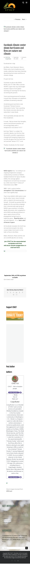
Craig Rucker (8, 58)
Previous (17, 19)
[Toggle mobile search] (23, 2)
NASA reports (8, 171)
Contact (5, 518)
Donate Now (7, 522)
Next (23, 19)
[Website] (20, 392)
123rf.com (9, 491)
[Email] (20, 477)
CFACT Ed (7, 57)
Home (5, 511)
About (5, 515)
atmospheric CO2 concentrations (14, 190)
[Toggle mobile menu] (27, 2)
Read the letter (18, 218)
